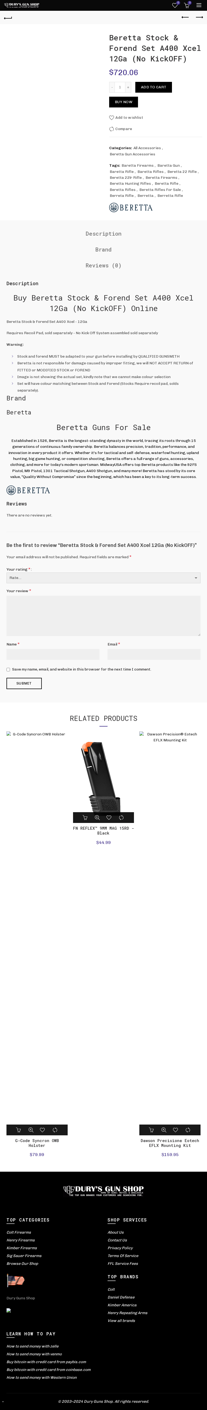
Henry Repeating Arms (127, 1313)
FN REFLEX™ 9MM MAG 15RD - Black (103, 830)
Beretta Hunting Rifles (130, 183)
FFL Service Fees (123, 1263)
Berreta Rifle (122, 195)
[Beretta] (131, 207)
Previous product (185, 17)
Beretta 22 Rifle (182, 171)
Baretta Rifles (150, 171)
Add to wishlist (129, 117)
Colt (111, 1289)
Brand (103, 249)
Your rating (18, 569)
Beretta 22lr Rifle (126, 177)
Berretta (145, 195)
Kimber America (122, 1305)
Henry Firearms (20, 1240)
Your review (18, 590)
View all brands (121, 1320)
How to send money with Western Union (41, 1377)
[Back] (8, 17)
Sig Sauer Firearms (24, 1256)
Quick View (31, 1130)
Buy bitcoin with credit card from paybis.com (46, 1362)
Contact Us (117, 1240)
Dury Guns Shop (20, 1298)
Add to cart (153, 87)
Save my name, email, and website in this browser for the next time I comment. (81, 669)
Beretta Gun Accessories (132, 154)
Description (104, 233)
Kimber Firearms (21, 1248)
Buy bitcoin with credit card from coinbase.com (48, 1369)
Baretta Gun (168, 165)
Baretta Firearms (138, 165)
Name (13, 644)
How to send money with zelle (32, 1346)
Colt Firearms (18, 1232)
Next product (199, 17)
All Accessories (147, 148)
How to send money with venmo (34, 1354)
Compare (123, 129)
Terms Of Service (123, 1256)
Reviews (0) (104, 265)
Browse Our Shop (22, 1263)
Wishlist (178, 2)
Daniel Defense (121, 1297)
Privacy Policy (120, 1248)
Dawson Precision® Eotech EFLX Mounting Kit (170, 1143)
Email (114, 644)
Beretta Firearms (161, 177)
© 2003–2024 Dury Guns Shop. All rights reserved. (103, 1401)
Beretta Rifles (123, 189)
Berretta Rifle (170, 195)
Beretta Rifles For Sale (160, 189)
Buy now (123, 102)
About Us (116, 1232)
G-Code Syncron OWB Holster (37, 1143)
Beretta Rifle (166, 183)
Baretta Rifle (122, 171)
